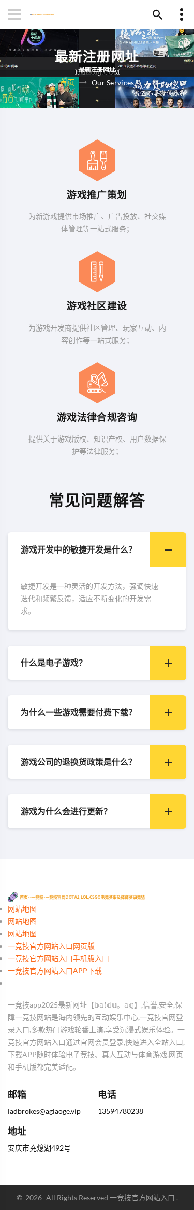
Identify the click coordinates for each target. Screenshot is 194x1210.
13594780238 (120, 1111)
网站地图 (22, 908)
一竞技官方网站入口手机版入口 (58, 958)
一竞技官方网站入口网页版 (51, 945)
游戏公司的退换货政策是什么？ (79, 761)
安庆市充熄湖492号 (39, 1147)
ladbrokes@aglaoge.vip (44, 1111)
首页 (67, 81)
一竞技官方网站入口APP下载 (55, 970)
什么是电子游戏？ (54, 662)
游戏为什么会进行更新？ (66, 811)
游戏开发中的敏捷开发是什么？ (79, 549)
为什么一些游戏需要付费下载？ (79, 712)
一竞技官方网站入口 (142, 1197)
